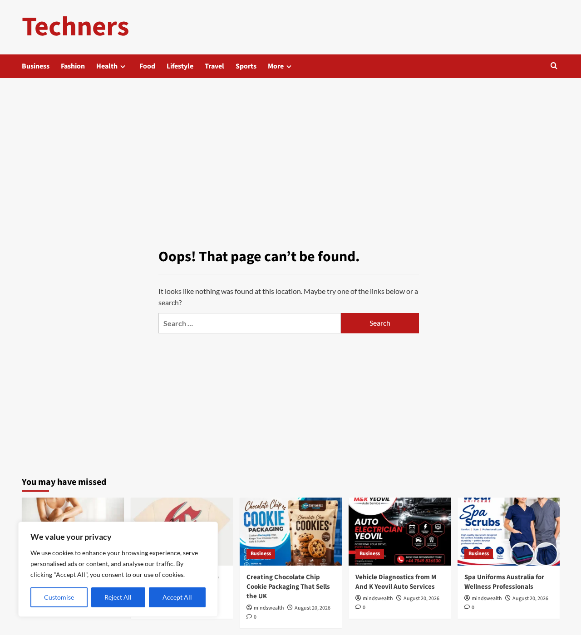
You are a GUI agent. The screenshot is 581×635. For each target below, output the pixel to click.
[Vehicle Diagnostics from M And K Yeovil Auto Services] (400, 532)
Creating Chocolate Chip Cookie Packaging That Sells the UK (288, 586)
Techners (75, 27)
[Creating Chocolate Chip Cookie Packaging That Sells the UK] (291, 532)
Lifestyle (180, 66)
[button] (554, 66)
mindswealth (269, 608)
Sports (246, 66)
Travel (214, 66)
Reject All (118, 597)
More (276, 66)
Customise (59, 597)
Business (35, 66)
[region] (118, 569)
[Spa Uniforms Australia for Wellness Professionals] (509, 532)
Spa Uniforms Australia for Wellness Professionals (504, 581)
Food (147, 66)
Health (107, 66)
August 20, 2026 (312, 608)
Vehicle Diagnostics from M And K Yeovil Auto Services (395, 581)
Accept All (177, 597)
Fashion (73, 66)
